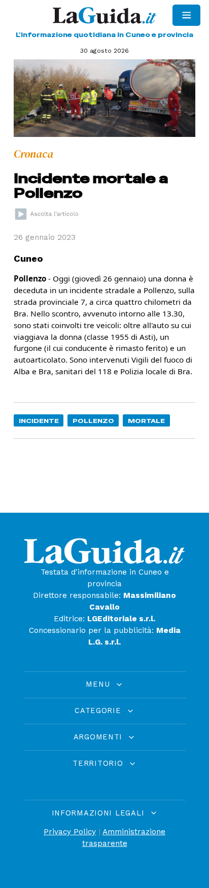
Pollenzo (93, 420)
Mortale (146, 420)
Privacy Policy (70, 831)
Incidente (39, 420)
